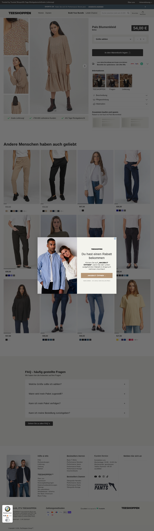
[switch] (7, 520)
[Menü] (11, 506)
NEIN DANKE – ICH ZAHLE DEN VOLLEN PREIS (96, 281)
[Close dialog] (115, 238)
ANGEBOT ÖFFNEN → (97, 276)
